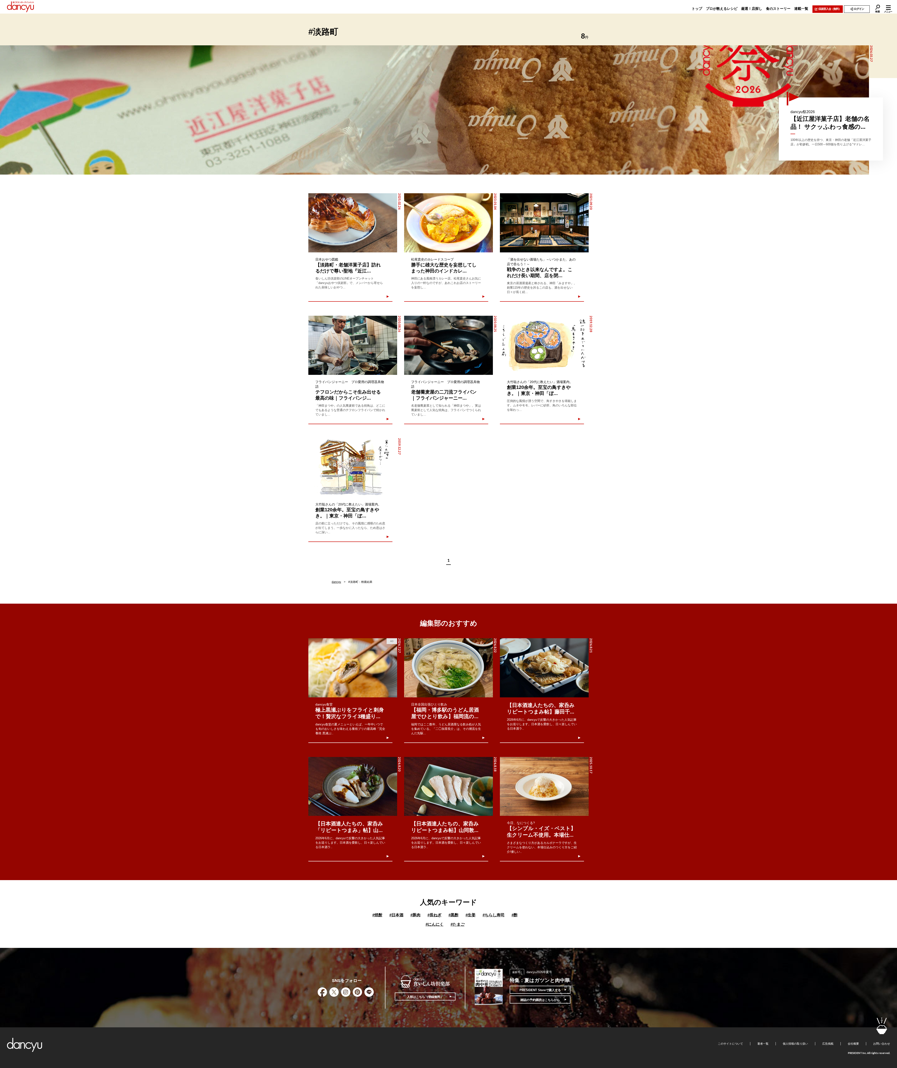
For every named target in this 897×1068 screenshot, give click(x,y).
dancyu (336, 582)
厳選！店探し (751, 9)
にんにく (435, 924)
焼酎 (377, 915)
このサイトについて (730, 1043)
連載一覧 (801, 9)
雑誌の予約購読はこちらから (540, 1000)
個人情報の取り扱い (795, 1043)
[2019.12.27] (352, 467)
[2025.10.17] (544, 786)
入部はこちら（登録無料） (425, 997)
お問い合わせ (881, 1043)
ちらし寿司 (494, 915)
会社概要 (853, 1043)
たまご (458, 924)
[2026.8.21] (544, 667)
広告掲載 (827, 1043)
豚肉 (415, 915)
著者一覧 (763, 1043)
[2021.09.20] (544, 222)
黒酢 (453, 915)
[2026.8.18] (448, 786)
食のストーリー (778, 9)
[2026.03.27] (434, 110)
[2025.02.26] (352, 222)
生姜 (471, 915)
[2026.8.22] (448, 667)
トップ (697, 9)
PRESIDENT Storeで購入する (540, 990)
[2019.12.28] (544, 345)
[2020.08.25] (448, 345)
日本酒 (396, 915)
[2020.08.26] (352, 345)
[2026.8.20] (352, 786)
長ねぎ (434, 915)
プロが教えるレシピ (721, 9)
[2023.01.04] (448, 222)
